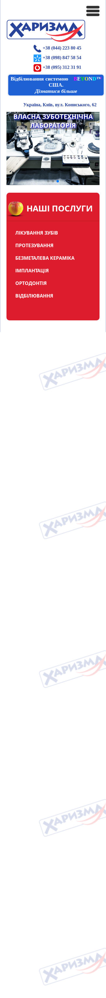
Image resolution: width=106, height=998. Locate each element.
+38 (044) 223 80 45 (62, 47)
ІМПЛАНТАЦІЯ (32, 270)
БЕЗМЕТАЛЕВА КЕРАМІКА (44, 258)
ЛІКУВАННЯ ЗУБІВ (36, 233)
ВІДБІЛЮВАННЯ (34, 296)
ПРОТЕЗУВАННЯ (34, 245)
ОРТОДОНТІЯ (31, 283)
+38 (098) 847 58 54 (62, 57)
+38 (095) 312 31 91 (62, 67)
